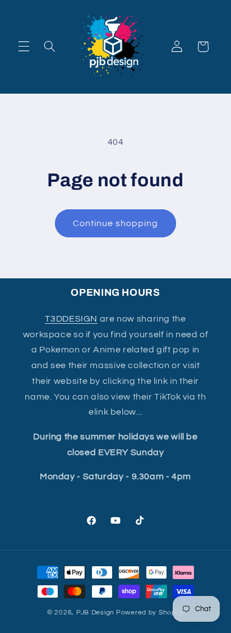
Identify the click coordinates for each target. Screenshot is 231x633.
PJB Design (95, 612)
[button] (23, 46)
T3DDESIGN (71, 318)
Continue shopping (116, 223)
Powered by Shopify (150, 612)
